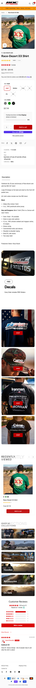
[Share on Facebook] (7, 143)
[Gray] (5, 103)
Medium (15, 88)
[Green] (9, 103)
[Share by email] (20, 143)
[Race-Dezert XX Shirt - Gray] (3, 496)
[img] (5, 637)
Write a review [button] (18, 625)
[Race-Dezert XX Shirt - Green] (5, 496)
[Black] (13, 103)
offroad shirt (7, 159)
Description (6, 177)
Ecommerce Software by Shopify (23, 684)
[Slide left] (2, 8)
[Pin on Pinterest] (16, 143)
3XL (13, 94)
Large (23, 88)
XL (29, 88)
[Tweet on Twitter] (11, 143)
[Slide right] (34, 8)
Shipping (3, 72)
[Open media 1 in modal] (18, 32)
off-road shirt (18, 157)
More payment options (18, 135)
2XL (7, 94)
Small (7, 88)
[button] (2, 3)
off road (12, 157)
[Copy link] (25, 143)
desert (8, 157)
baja (5, 157)
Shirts (12, 161)
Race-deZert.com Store (14, 684)
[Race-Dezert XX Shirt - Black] (7, 496)
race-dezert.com (7, 53)
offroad (24, 157)
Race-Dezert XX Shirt (10, 500)
